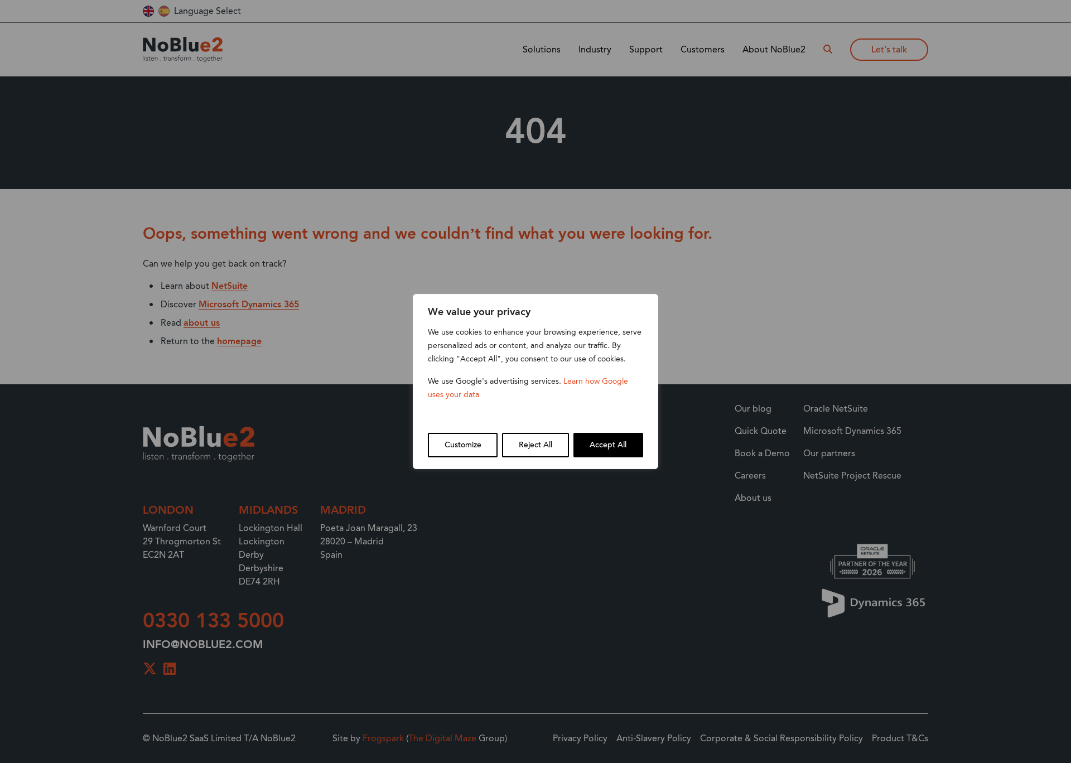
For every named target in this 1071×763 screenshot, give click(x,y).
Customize (463, 445)
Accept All (608, 445)
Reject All (535, 445)
